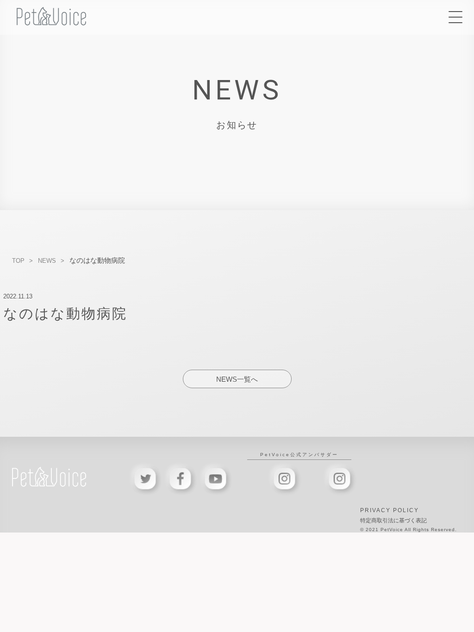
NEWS (47, 260)
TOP (18, 260)
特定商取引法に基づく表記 (393, 520)
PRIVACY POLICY (389, 510)
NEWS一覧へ (237, 379)
